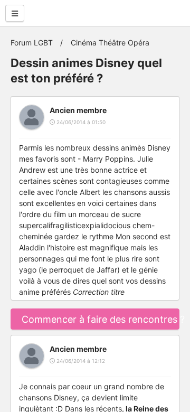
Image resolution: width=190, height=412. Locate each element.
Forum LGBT (32, 42)
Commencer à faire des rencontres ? (100, 319)
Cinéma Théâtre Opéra (110, 42)
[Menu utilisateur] (14, 13)
